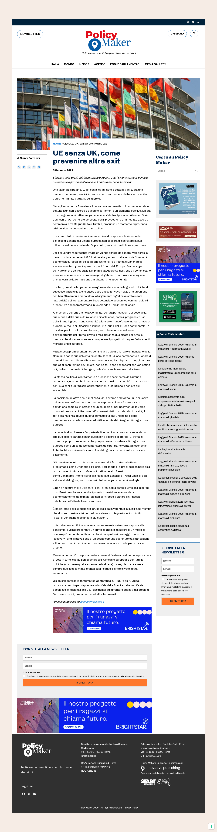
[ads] (102, 632)
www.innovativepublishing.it (155, 748)
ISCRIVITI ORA (84, 682)
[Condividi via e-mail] (39, 167)
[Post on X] (19, 167)
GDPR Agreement (33, 672)
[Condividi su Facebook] (24, 167)
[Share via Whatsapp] (34, 167)
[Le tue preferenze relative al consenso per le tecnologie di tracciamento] (211, 826)
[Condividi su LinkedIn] (29, 167)
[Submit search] (196, 171)
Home (57, 143)
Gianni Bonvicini (30, 158)
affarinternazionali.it (92, 601)
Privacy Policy (131, 807)
